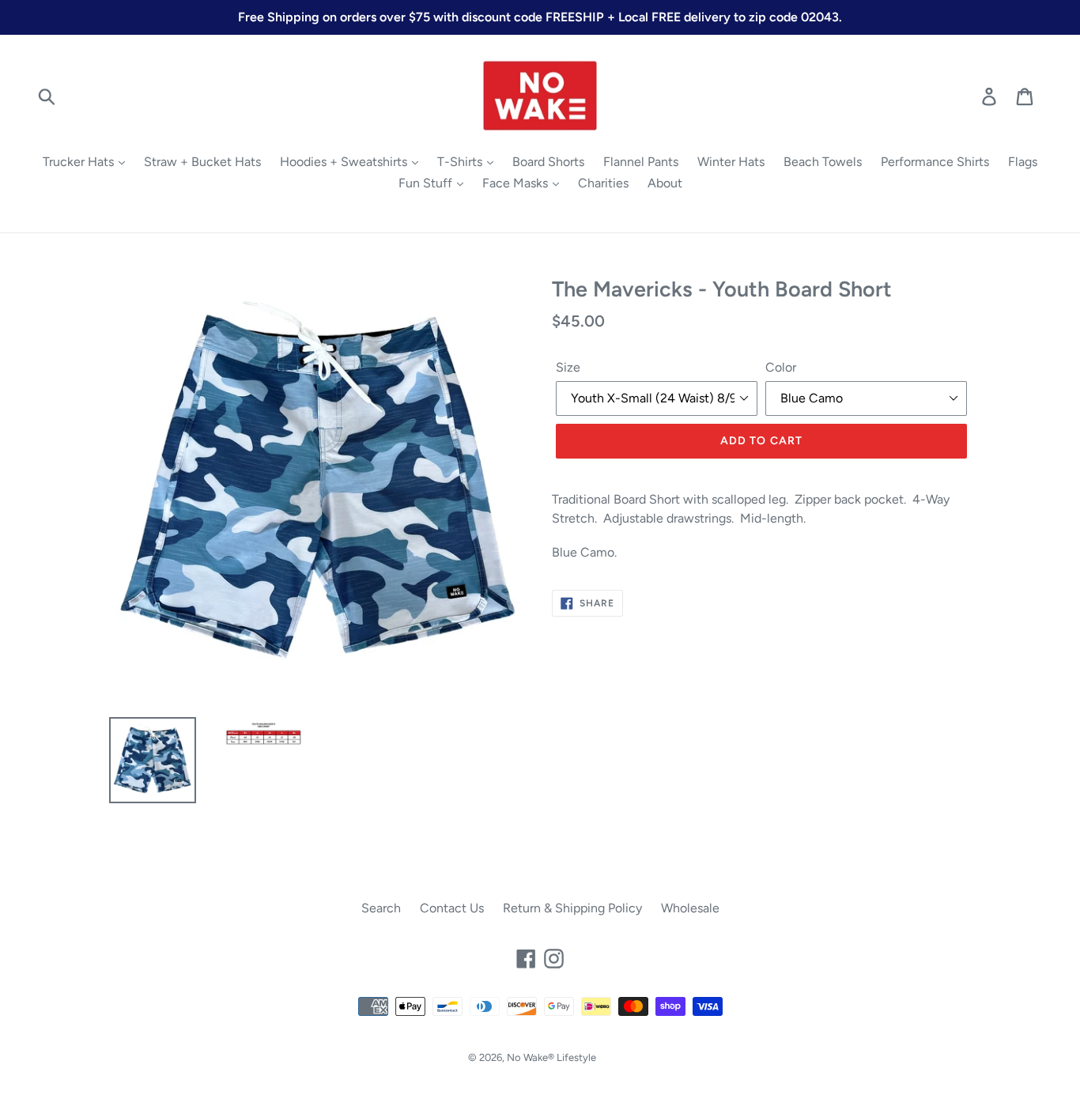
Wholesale (690, 908)
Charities (603, 183)
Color (780, 367)
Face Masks (516, 183)
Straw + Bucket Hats (202, 161)
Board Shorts (548, 161)
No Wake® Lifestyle (551, 1057)
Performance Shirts (935, 161)
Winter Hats (731, 161)
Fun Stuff (426, 183)
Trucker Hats (80, 161)
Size (568, 367)
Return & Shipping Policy (572, 908)
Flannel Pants (640, 161)
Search (381, 908)
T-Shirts (461, 161)
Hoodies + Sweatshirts (345, 161)
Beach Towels (823, 161)
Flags (1022, 161)
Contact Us (452, 908)
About (665, 183)
